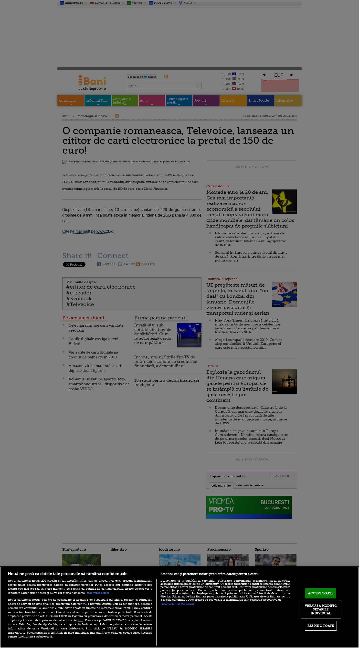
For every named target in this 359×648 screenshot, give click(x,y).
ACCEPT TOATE (320, 593)
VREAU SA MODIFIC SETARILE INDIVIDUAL (321, 609)
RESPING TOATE (320, 625)
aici (80, 620)
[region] (179, 607)
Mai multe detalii (98, 593)
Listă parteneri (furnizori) (177, 604)
